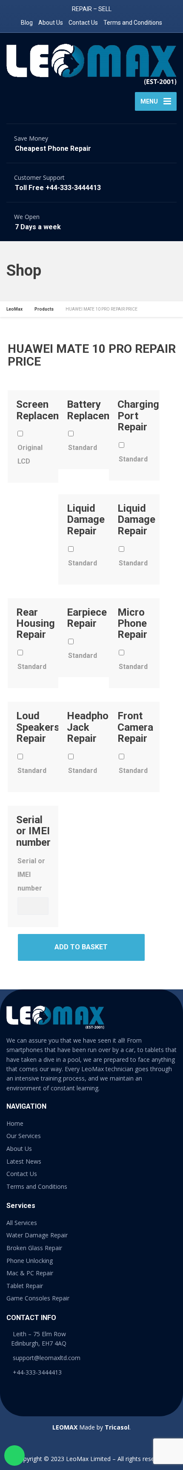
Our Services (23, 1136)
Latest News (23, 1161)
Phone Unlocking (29, 1261)
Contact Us (83, 22)
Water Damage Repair (37, 1235)
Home (14, 1123)
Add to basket (81, 947)
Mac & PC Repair (29, 1273)
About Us (50, 22)
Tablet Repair (24, 1286)
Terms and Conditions (132, 22)
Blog (27, 22)
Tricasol (117, 1427)
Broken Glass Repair (34, 1248)
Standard (82, 448)
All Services (21, 1223)
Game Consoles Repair (37, 1298)
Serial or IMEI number (31, 874)
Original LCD (30, 454)
